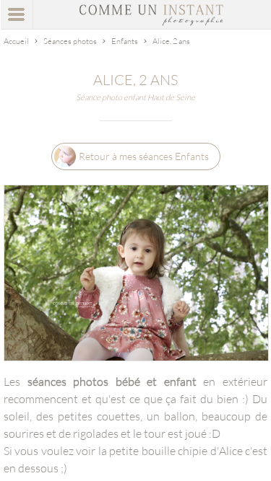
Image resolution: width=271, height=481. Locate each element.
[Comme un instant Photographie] (151, 21)
